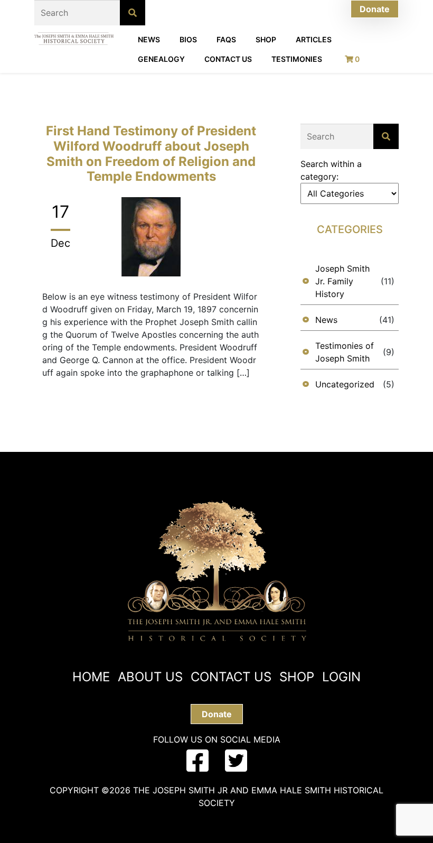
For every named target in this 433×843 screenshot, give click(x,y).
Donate (375, 9)
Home (91, 676)
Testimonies (296, 58)
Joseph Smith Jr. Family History (342, 281)
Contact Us (228, 58)
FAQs (226, 39)
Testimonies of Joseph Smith (344, 352)
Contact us (231, 676)
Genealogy (161, 58)
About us (150, 676)
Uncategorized (344, 384)
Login (341, 676)
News (149, 39)
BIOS (188, 39)
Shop (266, 39)
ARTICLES (314, 39)
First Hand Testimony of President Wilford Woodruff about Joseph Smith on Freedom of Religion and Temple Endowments (151, 153)
